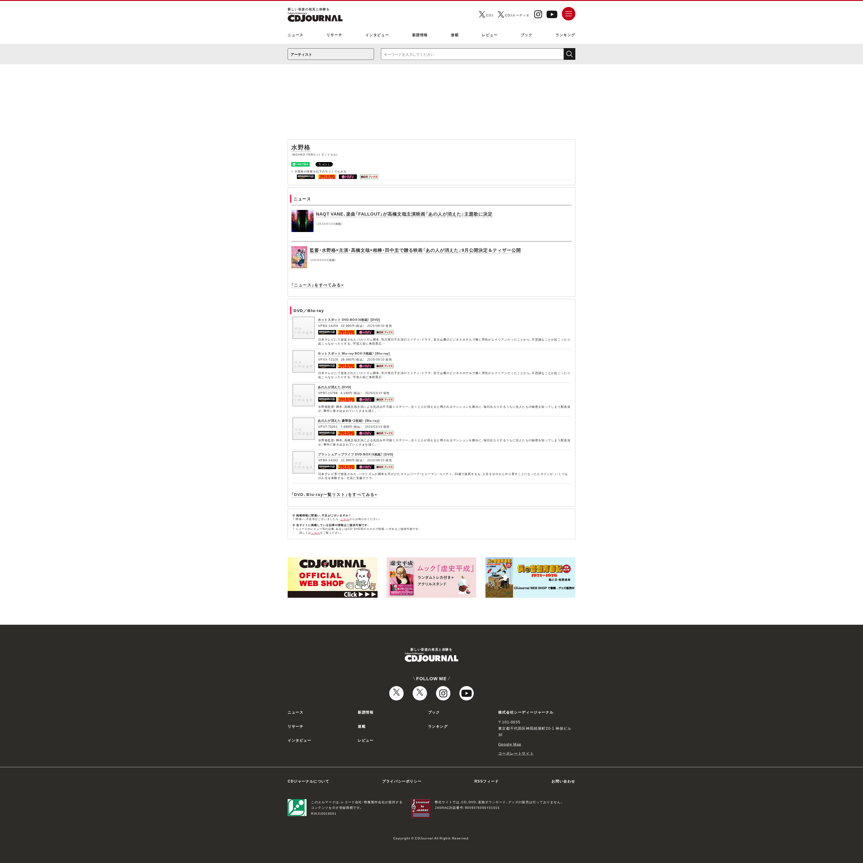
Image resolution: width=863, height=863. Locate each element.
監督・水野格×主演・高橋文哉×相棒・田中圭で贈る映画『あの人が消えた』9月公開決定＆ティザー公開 (415, 250)
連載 (455, 34)
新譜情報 (420, 34)
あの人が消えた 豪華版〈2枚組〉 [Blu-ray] (349, 420)
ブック (527, 34)
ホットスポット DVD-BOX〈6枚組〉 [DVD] (349, 319)
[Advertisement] (431, 104)
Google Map (509, 744)
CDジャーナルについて (308, 781)
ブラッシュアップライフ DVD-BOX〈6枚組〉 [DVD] (355, 454)
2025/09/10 (376, 325)
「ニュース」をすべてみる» (317, 285)
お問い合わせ (563, 781)
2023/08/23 (376, 460)
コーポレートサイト (516, 753)
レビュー (490, 34)
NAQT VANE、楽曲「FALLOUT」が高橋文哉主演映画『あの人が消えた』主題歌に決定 (404, 213)
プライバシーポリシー (402, 781)
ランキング (565, 34)
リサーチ (334, 34)
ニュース (295, 34)
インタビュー (377, 34)
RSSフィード (486, 781)
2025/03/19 (373, 393)
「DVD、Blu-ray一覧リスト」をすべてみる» (334, 494)
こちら (344, 519)
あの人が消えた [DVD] (334, 387)
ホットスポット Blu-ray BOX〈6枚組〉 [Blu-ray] (354, 353)
